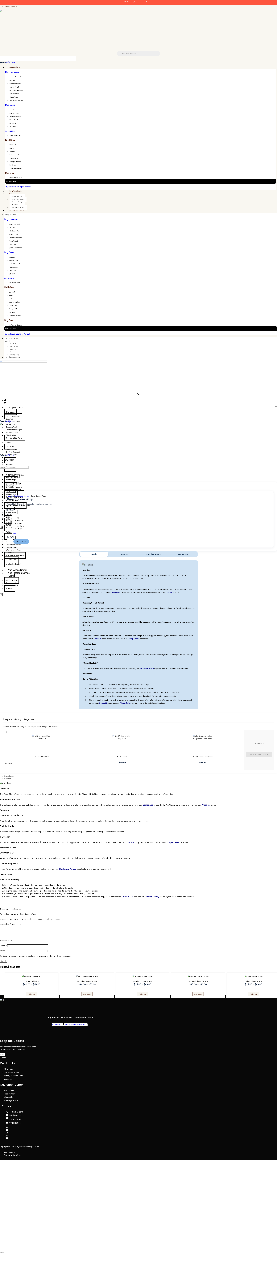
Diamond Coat (11, 449)
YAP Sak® (10, 469)
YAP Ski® (10, 460)
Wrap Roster (134, 639)
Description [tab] (9, 776)
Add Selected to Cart (259, 755)
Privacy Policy (13, 349)
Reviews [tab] (7, 779)
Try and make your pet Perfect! (18, 186)
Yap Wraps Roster (12, 338)
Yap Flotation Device (12, 357)
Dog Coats (10, 105)
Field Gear (10, 464)
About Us (97, 639)
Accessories (10, 131)
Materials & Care (153, 554)
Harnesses (10, 412)
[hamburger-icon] (276, 406)
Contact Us (103, 703)
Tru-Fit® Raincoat (13, 452)
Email (3, 950)
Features (124, 554)
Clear (15, 533)
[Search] (1, 470)
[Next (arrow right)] (3, 1252)
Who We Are (13, 344)
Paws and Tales (14, 347)
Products (170, 592)
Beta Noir (9, 419)
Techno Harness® (13, 416)
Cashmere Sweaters (15, 555)
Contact (12, 352)
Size (9, 525)
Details (94, 554)
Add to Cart (21, 541)
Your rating (5, 924)
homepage (116, 592)
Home (9, 496)
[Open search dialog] (138, 394)
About (7, 341)
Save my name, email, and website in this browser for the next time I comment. (37, 955)
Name (3, 945)
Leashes (9, 471)
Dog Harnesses (12, 72)
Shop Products (10, 214)
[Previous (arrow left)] (1, 1252)
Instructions (183, 554)
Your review (6, 940)
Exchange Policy (14, 355)
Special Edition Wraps (15, 505)
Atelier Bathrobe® (13, 564)
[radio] (23, 518)
